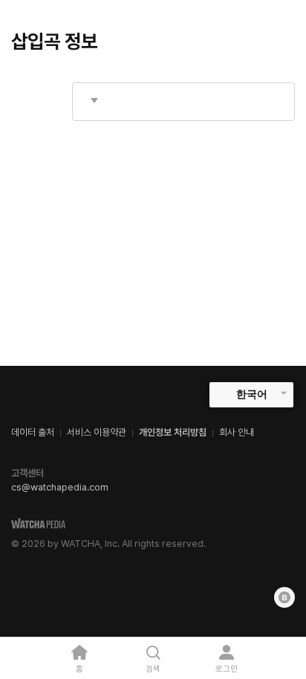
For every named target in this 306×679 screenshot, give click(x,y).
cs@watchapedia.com (59, 487)
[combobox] (183, 101)
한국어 (251, 394)
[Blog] (284, 597)
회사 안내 (236, 432)
